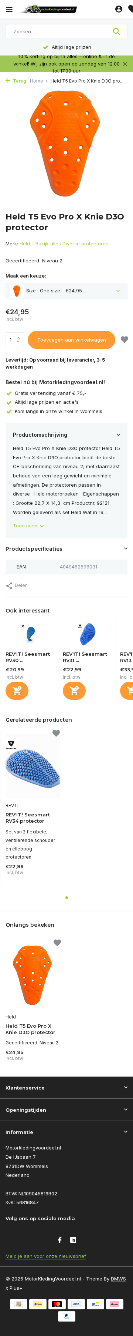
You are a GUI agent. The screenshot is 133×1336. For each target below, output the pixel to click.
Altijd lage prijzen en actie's (47, 402)
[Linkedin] (73, 1240)
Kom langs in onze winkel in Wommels (58, 411)
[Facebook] (60, 1240)
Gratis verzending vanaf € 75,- (50, 393)
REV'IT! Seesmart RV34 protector (28, 818)
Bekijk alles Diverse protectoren (72, 243)
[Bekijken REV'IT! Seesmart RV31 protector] (87, 636)
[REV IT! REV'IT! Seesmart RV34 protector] (33, 765)
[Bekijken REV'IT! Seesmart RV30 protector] (30, 636)
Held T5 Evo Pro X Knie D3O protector (30, 1029)
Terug (19, 81)
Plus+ (16, 1288)
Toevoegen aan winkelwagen (71, 340)
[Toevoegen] (17, 691)
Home (36, 81)
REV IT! (13, 805)
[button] (66, 897)
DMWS (118, 1279)
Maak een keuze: (26, 276)
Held (25, 243)
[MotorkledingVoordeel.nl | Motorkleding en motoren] (66, 9)
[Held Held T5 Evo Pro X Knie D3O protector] (33, 975)
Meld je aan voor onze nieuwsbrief (46, 1256)
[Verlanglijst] (124, 340)
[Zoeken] (117, 31)
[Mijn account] (118, 9)
